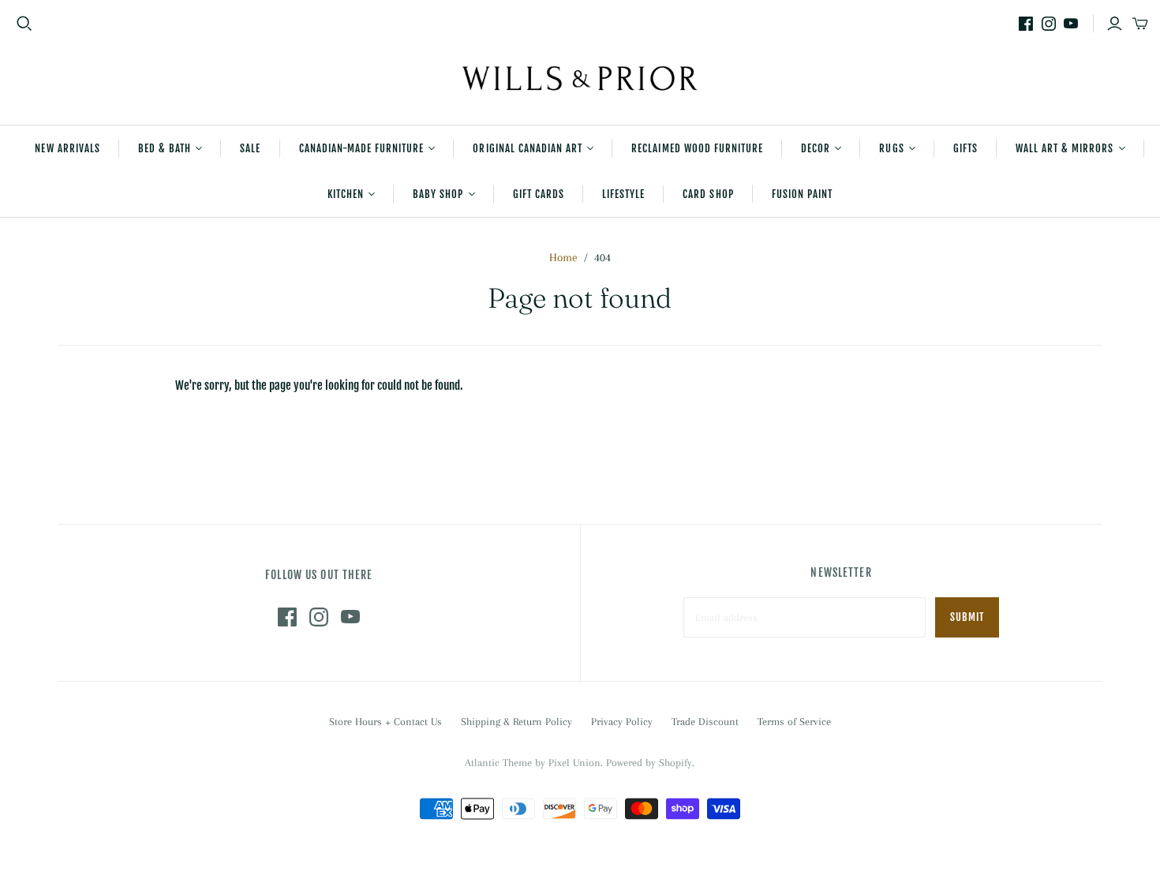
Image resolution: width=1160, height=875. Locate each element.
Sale (250, 148)
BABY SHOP (438, 194)
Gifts (965, 148)
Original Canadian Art (527, 148)
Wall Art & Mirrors (1065, 148)
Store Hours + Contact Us (385, 721)
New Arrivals (67, 148)
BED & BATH (164, 148)
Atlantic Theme (498, 762)
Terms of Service (794, 721)
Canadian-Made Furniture (362, 148)
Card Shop (708, 194)
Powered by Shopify (649, 762)
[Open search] (24, 24)
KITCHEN (345, 194)
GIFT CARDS (538, 194)
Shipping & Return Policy (516, 721)
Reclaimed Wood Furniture (697, 148)
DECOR (815, 148)
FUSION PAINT (802, 194)
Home (563, 257)
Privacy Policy (622, 721)
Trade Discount (705, 721)
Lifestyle (623, 194)
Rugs (891, 148)
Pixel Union (574, 762)
